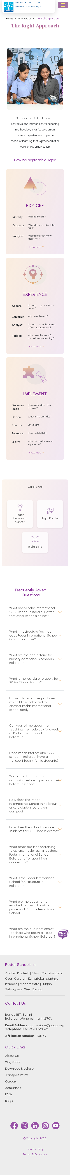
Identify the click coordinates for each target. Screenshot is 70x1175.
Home (9, 18)
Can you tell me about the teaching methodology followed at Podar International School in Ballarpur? (33, 731)
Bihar (35, 973)
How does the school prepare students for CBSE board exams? (34, 829)
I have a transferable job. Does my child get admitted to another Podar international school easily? (32, 704)
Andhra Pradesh (17, 973)
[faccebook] (14, 1125)
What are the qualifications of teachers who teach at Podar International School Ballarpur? (32, 932)
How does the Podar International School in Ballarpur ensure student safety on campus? (33, 805)
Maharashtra (29, 984)
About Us (12, 1056)
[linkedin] (35, 1125)
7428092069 (38, 1029)
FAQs (8, 1094)
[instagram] (45, 1125)
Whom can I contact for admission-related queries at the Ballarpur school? (34, 780)
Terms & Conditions (35, 1154)
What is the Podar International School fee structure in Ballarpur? (32, 882)
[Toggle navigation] (63, 5)
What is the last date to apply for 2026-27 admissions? (33, 680)
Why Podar (12, 1062)
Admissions (13, 1088)
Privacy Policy (35, 1149)
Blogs (9, 1101)
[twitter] (24, 1125)
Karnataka (36, 979)
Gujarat (20, 979)
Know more (35, 247)
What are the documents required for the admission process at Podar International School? (32, 907)
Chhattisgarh (51, 973)
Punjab (47, 984)
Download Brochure (19, 1069)
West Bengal (33, 989)
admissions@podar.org (47, 1025)
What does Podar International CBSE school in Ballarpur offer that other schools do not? (32, 612)
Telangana (13, 989)
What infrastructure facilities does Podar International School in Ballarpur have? (33, 635)
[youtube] (56, 1125)
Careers (11, 1081)
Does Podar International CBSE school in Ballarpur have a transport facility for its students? (34, 757)
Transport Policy (16, 1075)
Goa (8, 979)
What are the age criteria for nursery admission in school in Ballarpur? (31, 659)
